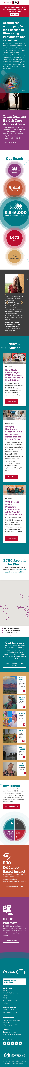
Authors (5, 1003)
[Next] (22, 302)
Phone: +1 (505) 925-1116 (13, 1034)
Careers (5, 995)
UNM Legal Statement (18, 1063)
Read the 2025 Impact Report (14, 664)
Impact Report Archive (10, 1000)
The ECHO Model (11, 807)
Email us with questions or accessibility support (15, 572)
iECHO (5, 998)
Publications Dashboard (14, 886)
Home (5, 990)
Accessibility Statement (10, 993)
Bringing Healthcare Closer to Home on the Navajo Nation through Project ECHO (13, 432)
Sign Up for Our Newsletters (10, 981)
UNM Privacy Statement (10, 1061)
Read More (14, 14)
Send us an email (10, 1032)
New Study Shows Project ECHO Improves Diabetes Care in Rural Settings (14, 375)
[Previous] (7, 302)
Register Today (11, 940)
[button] (6, 619)
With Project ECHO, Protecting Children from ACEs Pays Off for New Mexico (13, 508)
